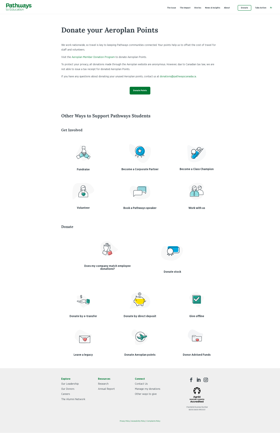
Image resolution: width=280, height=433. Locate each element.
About (227, 8)
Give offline (196, 316)
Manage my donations (147, 389)
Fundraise (83, 169)
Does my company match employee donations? (107, 267)
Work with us (196, 208)
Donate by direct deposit (140, 316)
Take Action (260, 8)
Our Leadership (70, 384)
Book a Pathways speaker (139, 208)
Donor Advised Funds (197, 354)
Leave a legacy (83, 354)
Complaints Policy (153, 421)
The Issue (171, 8)
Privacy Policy (125, 421)
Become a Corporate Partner (140, 169)
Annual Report (106, 389)
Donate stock (172, 271)
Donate (244, 8)
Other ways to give (146, 394)
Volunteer (83, 207)
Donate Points (140, 91)
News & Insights (212, 8)
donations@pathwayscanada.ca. (178, 76)
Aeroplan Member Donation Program (93, 57)
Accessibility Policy (138, 421)
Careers (65, 394)
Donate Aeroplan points (139, 354)
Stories (197, 8)
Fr (271, 8)
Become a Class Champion (197, 169)
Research (103, 384)
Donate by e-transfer (83, 316)
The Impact (185, 8)
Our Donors (67, 389)
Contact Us (141, 384)
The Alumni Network (73, 399)
